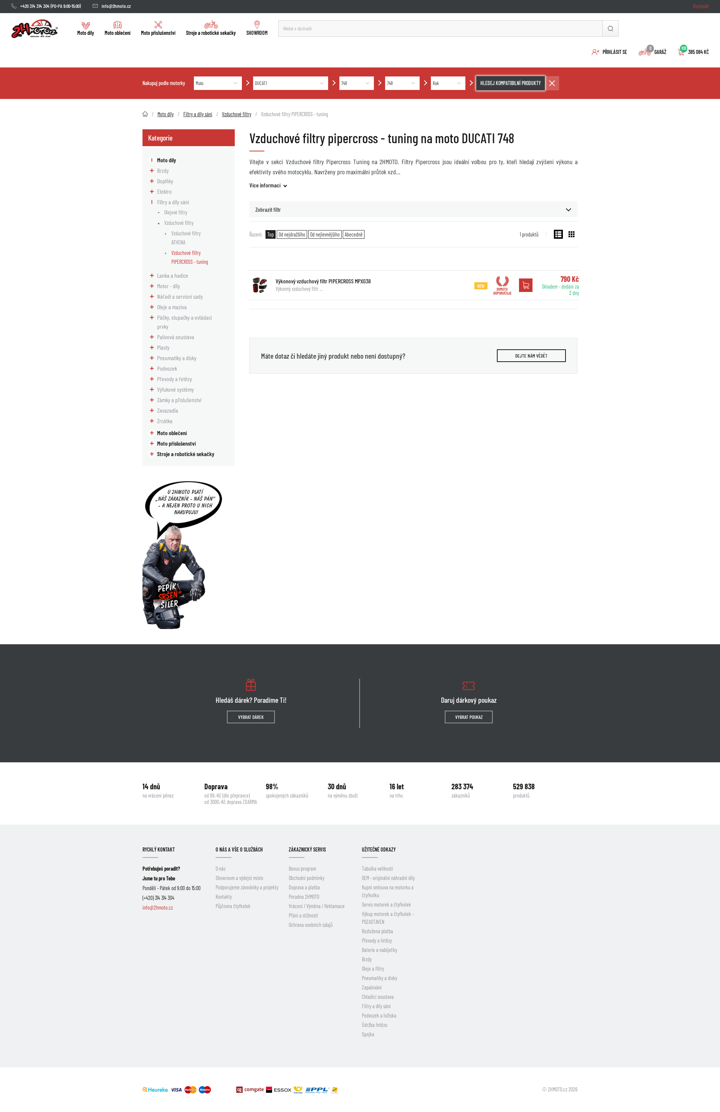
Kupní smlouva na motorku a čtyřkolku (388, 891)
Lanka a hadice (172, 275)
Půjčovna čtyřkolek (233, 906)
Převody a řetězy (174, 378)
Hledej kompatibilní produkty (510, 83)
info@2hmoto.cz (116, 6)
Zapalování (372, 987)
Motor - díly (168, 285)
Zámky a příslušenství (179, 399)
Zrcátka (164, 420)
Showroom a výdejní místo (239, 878)
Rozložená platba (377, 931)
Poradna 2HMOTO (304, 896)
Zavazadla (167, 410)
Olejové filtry (175, 212)
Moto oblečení (117, 33)
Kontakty (224, 896)
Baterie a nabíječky (379, 950)
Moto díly (85, 33)
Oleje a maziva (172, 306)
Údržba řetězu (374, 1025)
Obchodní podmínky (306, 878)
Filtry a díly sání (173, 201)
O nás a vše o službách (239, 849)
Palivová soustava (175, 336)
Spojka (368, 1034)
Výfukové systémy (175, 389)
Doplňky (165, 180)
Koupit (525, 285)
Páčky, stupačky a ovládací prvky (184, 322)
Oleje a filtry (373, 968)
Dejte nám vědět (531, 356)
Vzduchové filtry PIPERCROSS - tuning (189, 257)
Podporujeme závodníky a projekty (247, 887)
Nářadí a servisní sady (180, 296)
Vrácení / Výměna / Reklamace (317, 906)
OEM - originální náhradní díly (388, 878)
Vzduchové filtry (179, 223)
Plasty (163, 347)
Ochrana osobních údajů (311, 925)
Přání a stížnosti (303, 915)
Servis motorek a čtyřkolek (386, 904)
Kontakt (701, 5)
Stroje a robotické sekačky (211, 33)
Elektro (164, 191)
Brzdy (163, 170)
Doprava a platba (304, 887)
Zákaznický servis (307, 849)
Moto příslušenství (158, 33)
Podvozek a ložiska (379, 1015)
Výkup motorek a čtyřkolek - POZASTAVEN (388, 918)
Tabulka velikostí (377, 868)
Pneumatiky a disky (176, 357)
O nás (220, 868)
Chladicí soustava (378, 997)
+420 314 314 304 (35, 6)
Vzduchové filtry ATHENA (186, 237)
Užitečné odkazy (379, 849)
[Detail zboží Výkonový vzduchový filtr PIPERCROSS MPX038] (260, 285)
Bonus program (302, 868)
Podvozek (167, 368)
